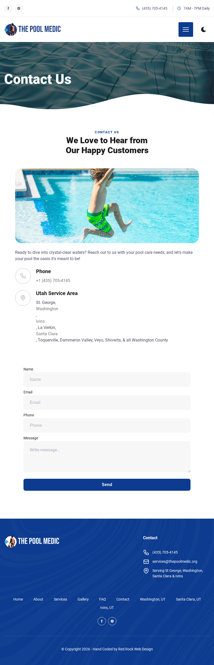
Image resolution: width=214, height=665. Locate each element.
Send (107, 484)
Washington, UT (152, 599)
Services (60, 599)
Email (27, 392)
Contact (122, 599)
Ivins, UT (107, 608)
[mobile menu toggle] (186, 29)
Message (30, 438)
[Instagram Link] (19, 8)
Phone (28, 415)
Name (28, 369)
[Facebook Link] (8, 8)
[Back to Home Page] (31, 542)
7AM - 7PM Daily (196, 8)
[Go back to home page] (32, 29)
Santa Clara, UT (188, 599)
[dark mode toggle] (203, 29)
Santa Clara (47, 333)
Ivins (40, 321)
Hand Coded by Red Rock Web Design (123, 649)
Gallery (83, 599)
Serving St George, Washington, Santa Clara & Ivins (177, 573)
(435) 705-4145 (154, 8)
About (38, 599)
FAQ (102, 599)
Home (18, 599)
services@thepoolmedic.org (174, 561)
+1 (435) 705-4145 (53, 280)
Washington (47, 308)
